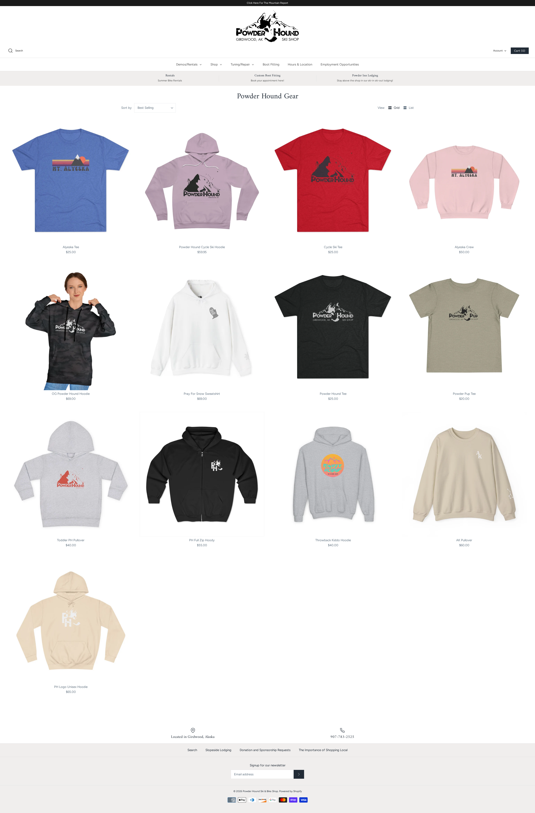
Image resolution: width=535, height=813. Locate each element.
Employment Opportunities (340, 64)
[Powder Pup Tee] (464, 327)
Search (192, 750)
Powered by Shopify (290, 791)
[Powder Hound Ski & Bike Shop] (267, 26)
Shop (214, 64)
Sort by (126, 108)
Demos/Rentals (187, 64)
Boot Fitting (271, 64)
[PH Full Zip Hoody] (202, 474)
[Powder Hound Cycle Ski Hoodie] (202, 181)
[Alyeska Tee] (70, 181)
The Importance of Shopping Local (323, 750)
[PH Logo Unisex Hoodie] (70, 620)
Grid (397, 108)
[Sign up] (299, 774)
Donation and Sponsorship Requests (265, 750)
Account (498, 50)
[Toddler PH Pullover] (70, 474)
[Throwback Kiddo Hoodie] (333, 474)
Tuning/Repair (241, 64)
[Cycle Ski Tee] (333, 181)
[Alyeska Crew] (464, 181)
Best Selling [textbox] (146, 108)
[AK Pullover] (464, 474)
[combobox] (155, 108)
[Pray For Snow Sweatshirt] (202, 327)
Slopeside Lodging (218, 750)
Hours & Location (300, 64)
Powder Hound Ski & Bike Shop (260, 791)
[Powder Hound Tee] (333, 327)
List (411, 108)
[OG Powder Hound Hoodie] (70, 327)
